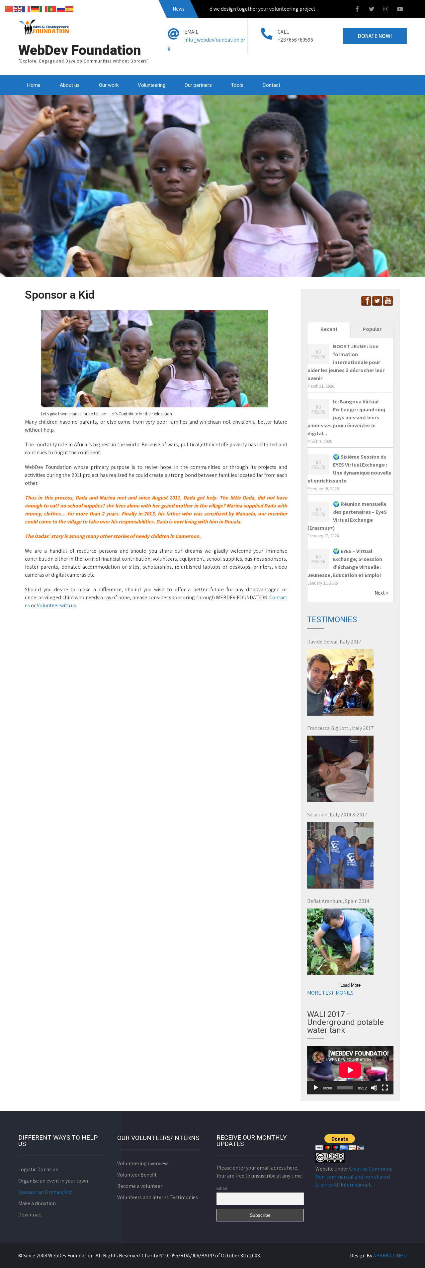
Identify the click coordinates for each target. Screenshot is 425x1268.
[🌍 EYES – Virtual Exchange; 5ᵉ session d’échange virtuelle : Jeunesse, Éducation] (318, 568)
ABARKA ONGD (390, 1255)
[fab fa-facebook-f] (357, 10)
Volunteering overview (142, 1163)
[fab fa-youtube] (400, 10)
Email (221, 1188)
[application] (350, 1070)
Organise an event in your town (53, 1180)
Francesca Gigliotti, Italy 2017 (340, 728)
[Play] (315, 1087)
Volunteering (151, 85)
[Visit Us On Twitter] (377, 304)
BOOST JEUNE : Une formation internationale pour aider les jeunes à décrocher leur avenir (345, 362)
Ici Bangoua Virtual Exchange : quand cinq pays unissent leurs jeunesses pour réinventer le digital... (346, 417)
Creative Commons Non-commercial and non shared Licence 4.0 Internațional (353, 1176)
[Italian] (44, 8)
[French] (26, 8)
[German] (35, 8)
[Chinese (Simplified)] (9, 8)
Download (30, 1214)
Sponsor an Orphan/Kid (45, 1192)
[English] (18, 8)
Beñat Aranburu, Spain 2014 (338, 901)
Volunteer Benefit (137, 1174)
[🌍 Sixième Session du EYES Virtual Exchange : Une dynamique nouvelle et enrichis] (318, 474)
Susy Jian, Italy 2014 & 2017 (337, 814)
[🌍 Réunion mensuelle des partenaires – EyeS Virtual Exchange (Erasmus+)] (318, 521)
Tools (237, 85)
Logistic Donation (38, 1169)
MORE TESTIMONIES (330, 992)
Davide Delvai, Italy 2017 (334, 641)
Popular (372, 329)
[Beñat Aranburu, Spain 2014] (340, 942)
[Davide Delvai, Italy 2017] (340, 682)
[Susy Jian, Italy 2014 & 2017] (340, 855)
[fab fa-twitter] (371, 10)
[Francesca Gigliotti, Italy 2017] (340, 769)
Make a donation (37, 1203)
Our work (109, 85)
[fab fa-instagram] (385, 10)
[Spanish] (69, 8)
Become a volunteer (139, 1186)
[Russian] (61, 8)
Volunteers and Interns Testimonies (157, 1197)
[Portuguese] (52, 8)
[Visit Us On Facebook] (366, 304)
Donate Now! (375, 36)
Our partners (198, 85)
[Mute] (374, 1087)
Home (34, 85)
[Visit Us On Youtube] (387, 304)
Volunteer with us (56, 605)
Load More (350, 985)
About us (70, 85)
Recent (329, 329)
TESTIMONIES (332, 619)
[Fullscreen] (385, 1087)
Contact (271, 85)
